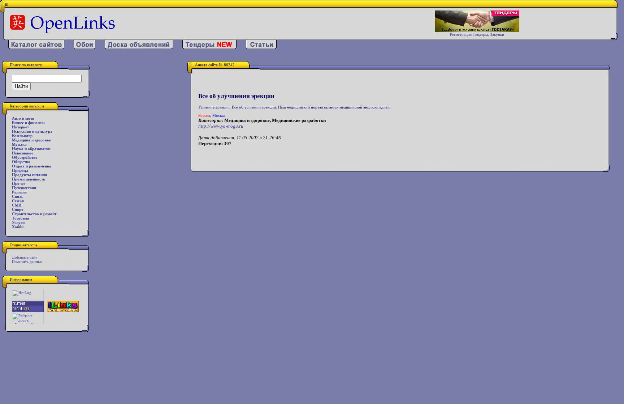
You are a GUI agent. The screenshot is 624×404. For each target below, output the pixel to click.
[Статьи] (261, 48)
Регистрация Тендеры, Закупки (477, 34)
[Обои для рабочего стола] (84, 48)
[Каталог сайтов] (36, 48)
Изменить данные (27, 261)
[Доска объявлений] (139, 48)
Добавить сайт (24, 257)
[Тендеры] (209, 48)
